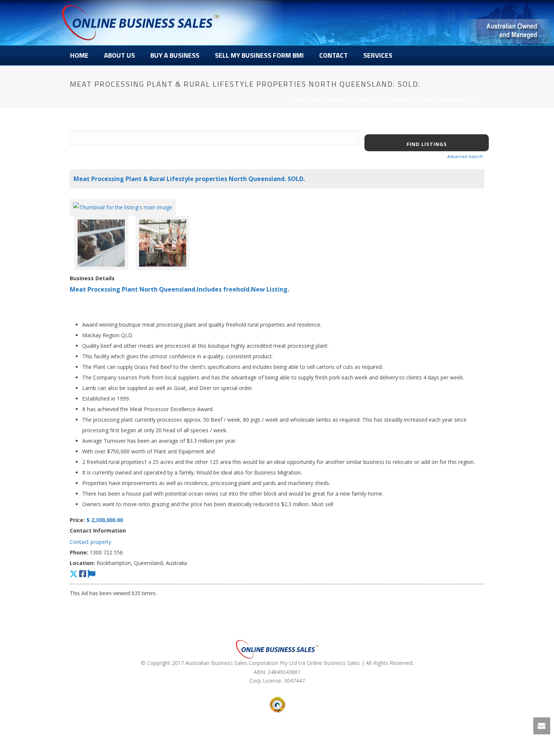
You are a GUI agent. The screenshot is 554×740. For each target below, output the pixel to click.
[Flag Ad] (91, 573)
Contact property (90, 541)
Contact (333, 55)
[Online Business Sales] (140, 22)
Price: (77, 520)
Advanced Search (465, 156)
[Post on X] (74, 573)
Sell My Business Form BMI (259, 55)
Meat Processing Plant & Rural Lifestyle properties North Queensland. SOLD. (189, 179)
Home (79, 55)
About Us (119, 55)
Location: (82, 563)
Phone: (79, 552)
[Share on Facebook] (82, 573)
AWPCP (281, 100)
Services (377, 55)
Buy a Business (174, 55)
